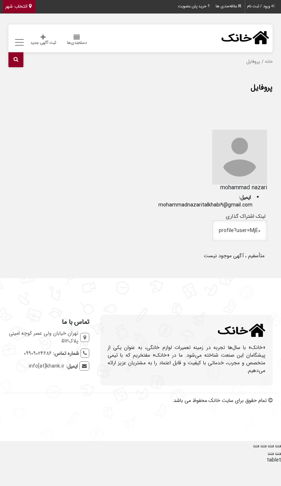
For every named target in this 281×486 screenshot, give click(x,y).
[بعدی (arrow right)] (271, 454)
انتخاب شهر (17, 6)
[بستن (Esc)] (256, 446)
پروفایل (262, 87)
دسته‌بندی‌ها (77, 43)
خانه (269, 61)
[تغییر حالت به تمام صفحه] (271, 446)
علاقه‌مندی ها (227, 6)
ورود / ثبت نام (259, 6)
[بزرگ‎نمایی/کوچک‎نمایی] (278, 446)
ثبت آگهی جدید (43, 43)
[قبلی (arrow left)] (278, 454)
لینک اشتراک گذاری (246, 216)
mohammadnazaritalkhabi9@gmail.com (205, 205)
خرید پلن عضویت (193, 6)
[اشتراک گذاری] (263, 446)
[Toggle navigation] (18, 42)
